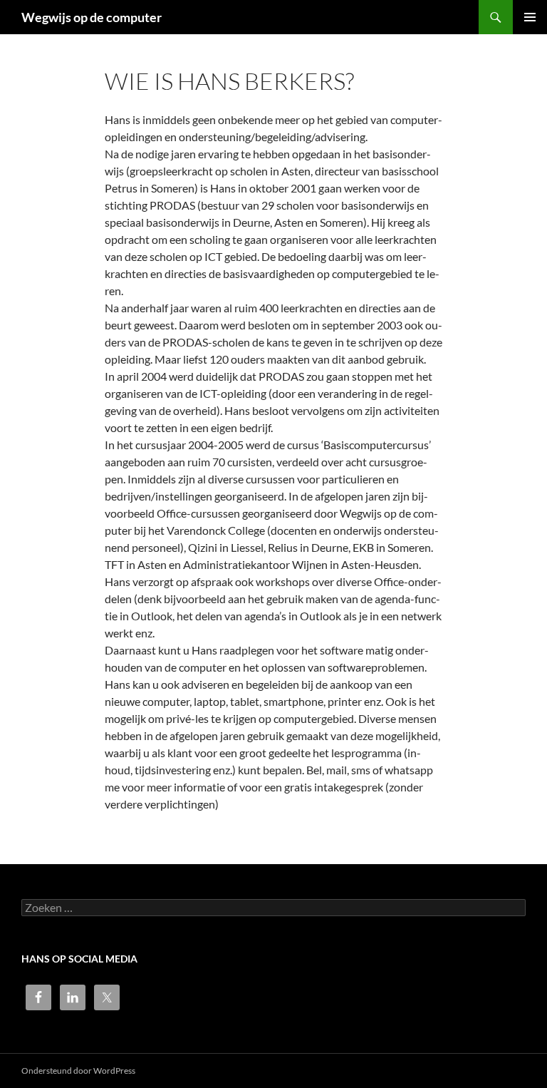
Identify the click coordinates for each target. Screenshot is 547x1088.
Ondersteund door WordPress (78, 1070)
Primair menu (530, 17)
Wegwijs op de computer (91, 17)
